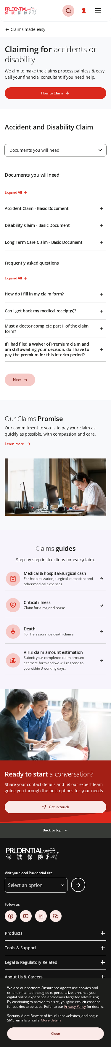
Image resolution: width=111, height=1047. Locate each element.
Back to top (52, 830)
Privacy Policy (75, 1006)
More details (51, 1020)
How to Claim (52, 93)
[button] (84, 10)
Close (55, 1033)
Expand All (13, 192)
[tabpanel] (55, 279)
